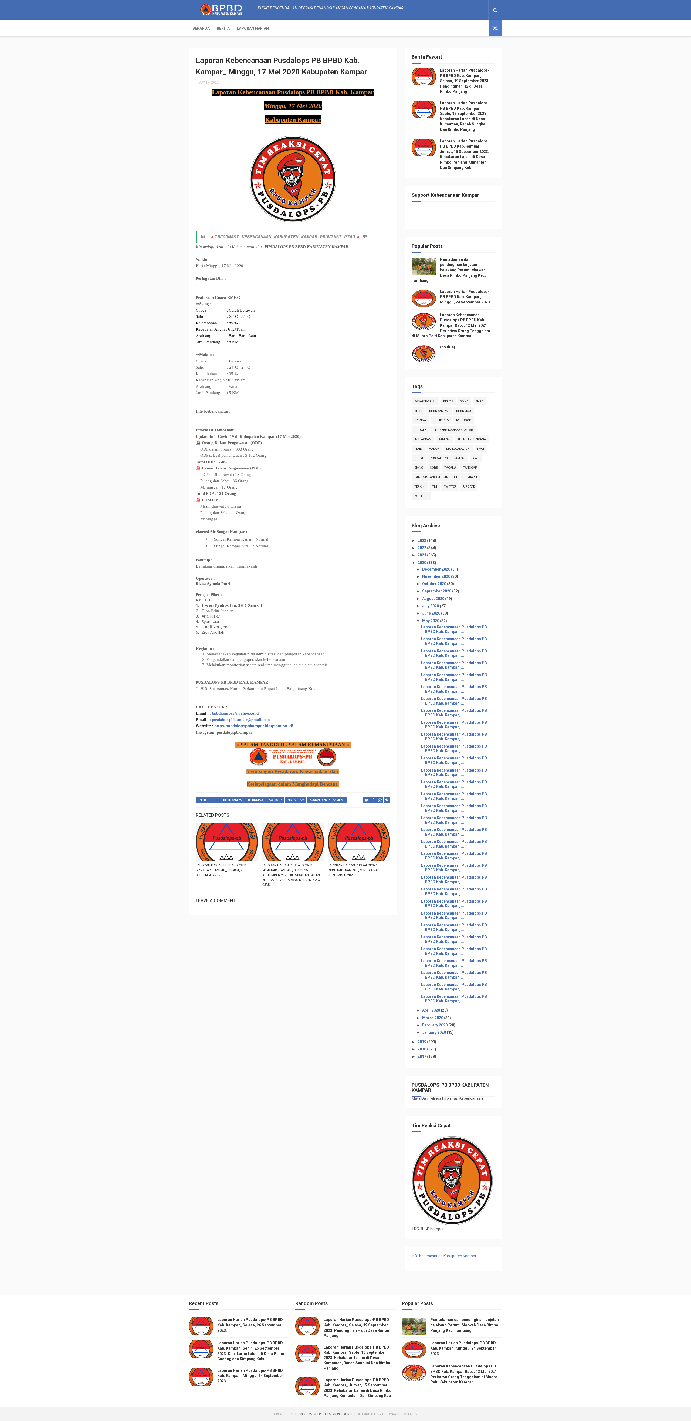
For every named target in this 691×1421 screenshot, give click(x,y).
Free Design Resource (335, 1414)
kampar (444, 439)
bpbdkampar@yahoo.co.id (235, 713)
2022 (422, 548)
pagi (480, 449)
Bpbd (215, 800)
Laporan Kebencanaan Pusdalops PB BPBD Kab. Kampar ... (454, 951)
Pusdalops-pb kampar (327, 800)
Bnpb (202, 800)
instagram (295, 800)
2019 (422, 1042)
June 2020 (431, 613)
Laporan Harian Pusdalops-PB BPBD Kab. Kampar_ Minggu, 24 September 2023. (353, 870)
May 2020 (431, 621)
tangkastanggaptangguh (435, 477)
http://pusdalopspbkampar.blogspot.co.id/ (253, 725)
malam (434, 449)
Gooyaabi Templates (399, 1414)
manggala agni (458, 449)
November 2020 (436, 576)
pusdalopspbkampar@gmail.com (241, 720)
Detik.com (441, 420)
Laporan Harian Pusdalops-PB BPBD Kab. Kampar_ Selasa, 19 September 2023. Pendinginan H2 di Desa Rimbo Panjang (464, 81)
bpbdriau (255, 800)
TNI (434, 486)
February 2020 (435, 1025)
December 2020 (436, 569)
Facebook (274, 800)
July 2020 (431, 606)
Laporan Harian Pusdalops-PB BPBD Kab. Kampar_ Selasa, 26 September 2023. (221, 870)
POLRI (418, 458)
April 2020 (431, 1010)
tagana (450, 467)
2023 (422, 540)
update (469, 486)
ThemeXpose (303, 1414)
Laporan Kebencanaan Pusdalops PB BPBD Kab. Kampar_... (454, 629)
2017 (422, 1056)
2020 (422, 563)
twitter (450, 486)
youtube (421, 496)
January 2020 (434, 1032)
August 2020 (433, 598)
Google (420, 430)
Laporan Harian (253, 28)
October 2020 (434, 584)
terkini (419, 486)
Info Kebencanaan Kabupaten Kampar (444, 1256)
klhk (418, 449)
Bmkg (464, 401)
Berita (223, 28)
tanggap (470, 467)
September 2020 (437, 591)
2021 (422, 555)
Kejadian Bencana (471, 439)
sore (434, 467)
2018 (422, 1049)
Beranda (201, 28)
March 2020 (433, 1018)
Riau (475, 458)
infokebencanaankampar (453, 430)
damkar (420, 420)
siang (418, 467)
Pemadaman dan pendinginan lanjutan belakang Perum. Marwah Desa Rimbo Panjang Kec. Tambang (449, 270)
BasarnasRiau (425, 401)
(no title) (447, 347)
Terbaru (470, 477)
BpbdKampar (233, 800)
